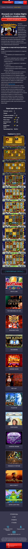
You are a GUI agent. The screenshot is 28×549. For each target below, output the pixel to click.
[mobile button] (25, 2)
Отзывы (14, 522)
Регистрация (7, 2)
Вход (20, 2)
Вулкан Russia (12, 84)
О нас (14, 517)
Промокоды (14, 514)
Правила (14, 520)
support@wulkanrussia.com (14, 534)
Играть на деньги (14, 19)
